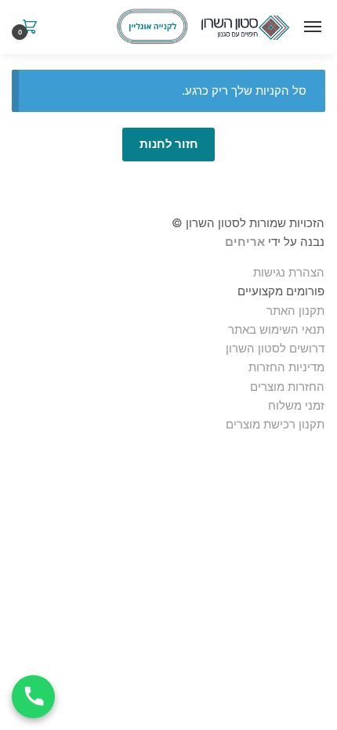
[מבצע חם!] (152, 27)
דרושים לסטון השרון (275, 348)
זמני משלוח (296, 405)
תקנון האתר (295, 310)
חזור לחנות (169, 143)
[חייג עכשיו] (33, 696)
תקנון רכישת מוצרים (275, 424)
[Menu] (309, 27)
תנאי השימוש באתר (276, 329)
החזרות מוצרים (285, 386)
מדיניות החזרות (286, 367)
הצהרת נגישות (288, 272)
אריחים (245, 241)
